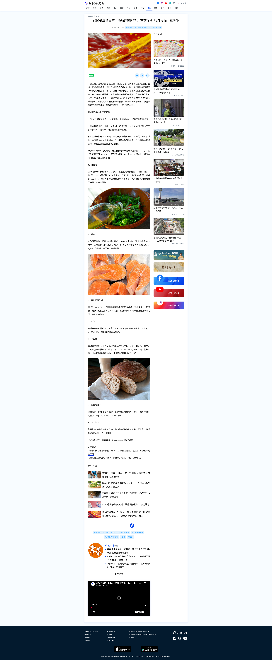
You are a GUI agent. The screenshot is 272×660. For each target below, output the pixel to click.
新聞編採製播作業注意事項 (139, 632)
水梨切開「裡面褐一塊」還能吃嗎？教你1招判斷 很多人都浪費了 (128, 565)
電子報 (131, 638)
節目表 (87, 638)
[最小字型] (137, 75)
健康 (97, 16)
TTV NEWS (90, 16)
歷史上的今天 (112, 640)
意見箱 (109, 635)
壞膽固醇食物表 (112, 537)
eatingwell (96, 150)
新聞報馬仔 (111, 638)
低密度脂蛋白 (142, 27)
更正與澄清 (111, 632)
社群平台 (87, 640)
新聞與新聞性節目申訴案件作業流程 (142, 635)
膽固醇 (129, 27)
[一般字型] (142, 75)
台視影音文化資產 (91, 632)
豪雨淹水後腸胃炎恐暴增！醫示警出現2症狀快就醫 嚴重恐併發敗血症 (128, 551)
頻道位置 (87, 635)
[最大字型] (147, 75)
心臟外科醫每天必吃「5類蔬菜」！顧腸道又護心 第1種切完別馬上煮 (128, 558)
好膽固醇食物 (156, 27)
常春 (131, 537)
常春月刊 (109, 545)
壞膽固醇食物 (138, 533)
